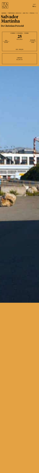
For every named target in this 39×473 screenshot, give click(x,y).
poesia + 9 (33, 13)
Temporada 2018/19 (14, 13)
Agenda (4, 13)
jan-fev (25, 13)
